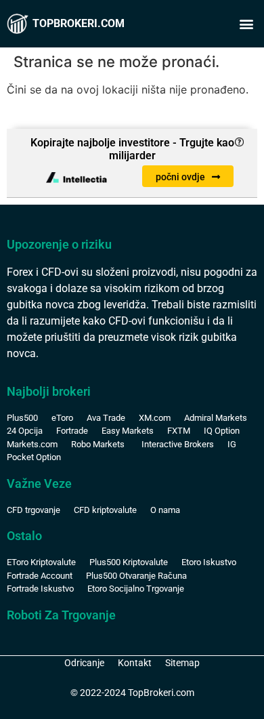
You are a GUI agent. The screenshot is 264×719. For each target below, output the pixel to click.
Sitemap (182, 662)
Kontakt (135, 662)
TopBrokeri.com (78, 23)
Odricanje (84, 662)
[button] (246, 24)
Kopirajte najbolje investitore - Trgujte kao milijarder (132, 149)
